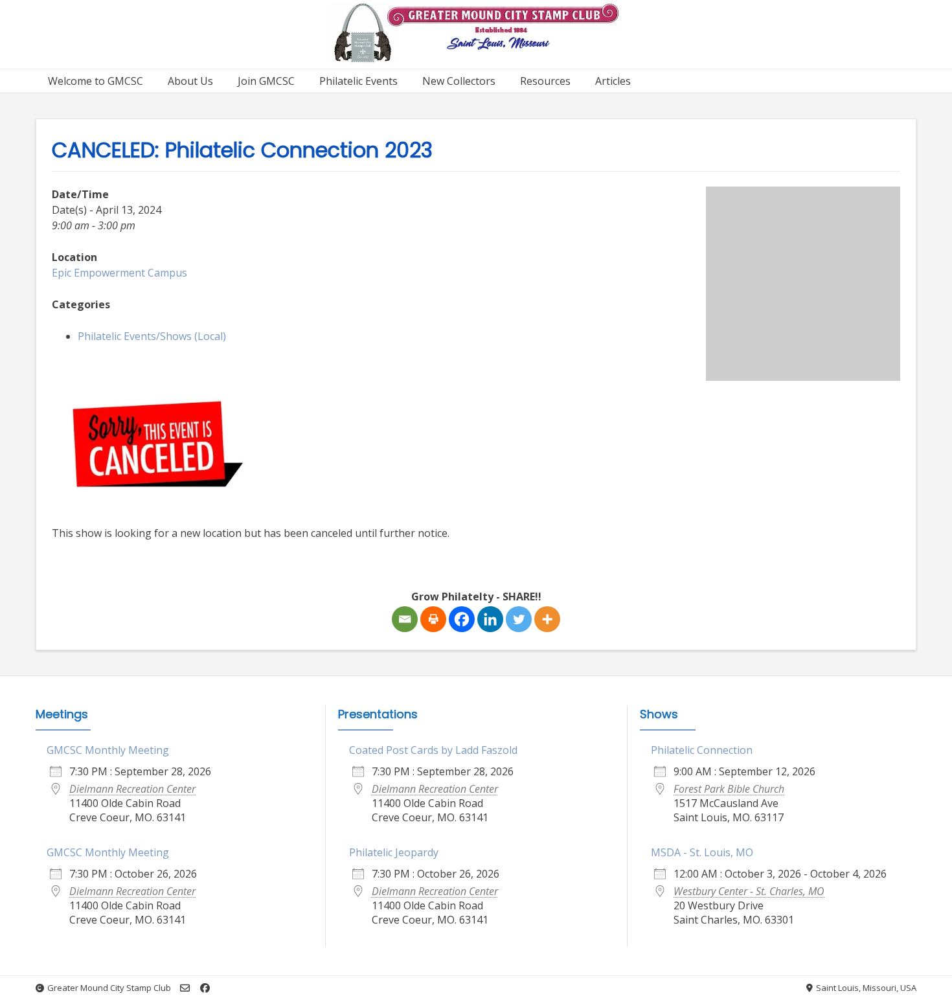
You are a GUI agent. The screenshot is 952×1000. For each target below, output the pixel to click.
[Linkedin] (490, 619)
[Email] (405, 619)
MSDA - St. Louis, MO (702, 852)
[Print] (433, 619)
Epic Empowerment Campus (119, 273)
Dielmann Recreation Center (132, 789)
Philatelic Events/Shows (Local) (152, 336)
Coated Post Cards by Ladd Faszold (433, 750)
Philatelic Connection (702, 750)
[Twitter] (519, 619)
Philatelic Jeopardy (393, 852)
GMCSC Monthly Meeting (108, 750)
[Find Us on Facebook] (205, 988)
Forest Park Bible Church (729, 789)
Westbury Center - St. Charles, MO (749, 891)
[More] (547, 619)
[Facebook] (462, 619)
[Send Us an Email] (185, 988)
